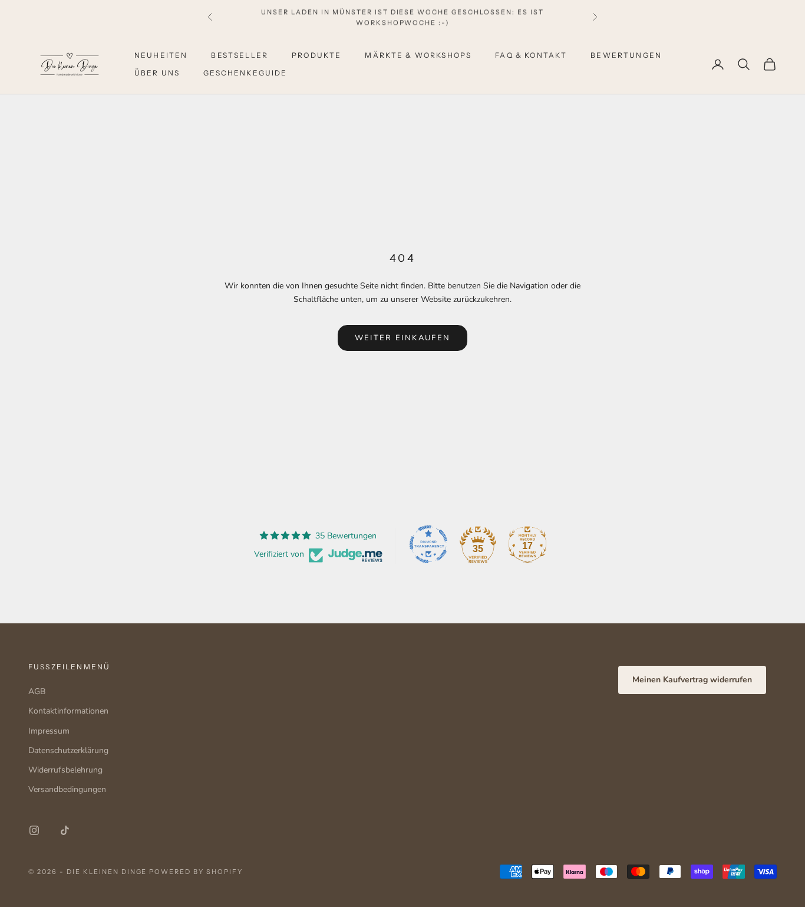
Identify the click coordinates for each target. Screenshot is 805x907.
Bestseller (239, 55)
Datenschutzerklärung (68, 750)
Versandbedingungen (67, 789)
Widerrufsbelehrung (65, 769)
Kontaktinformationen (68, 711)
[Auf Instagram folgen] (34, 830)
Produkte (316, 55)
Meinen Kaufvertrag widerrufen (692, 679)
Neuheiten (160, 55)
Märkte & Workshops (418, 55)
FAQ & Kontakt (531, 55)
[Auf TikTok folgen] (65, 830)
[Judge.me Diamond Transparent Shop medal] (428, 544)
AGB (36, 691)
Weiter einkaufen (402, 338)
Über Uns (157, 72)
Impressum (49, 731)
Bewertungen (626, 55)
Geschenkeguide (245, 72)
